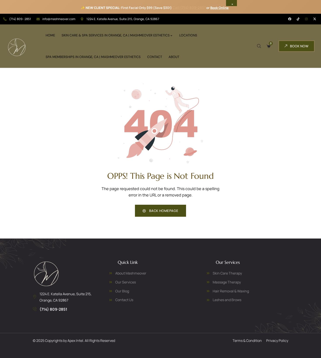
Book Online (219, 7)
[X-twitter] (315, 19)
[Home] (46, 273)
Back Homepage (163, 210)
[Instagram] (306, 19)
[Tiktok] (298, 19)
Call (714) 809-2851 (189, 7)
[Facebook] (290, 19)
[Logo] (16, 47)
